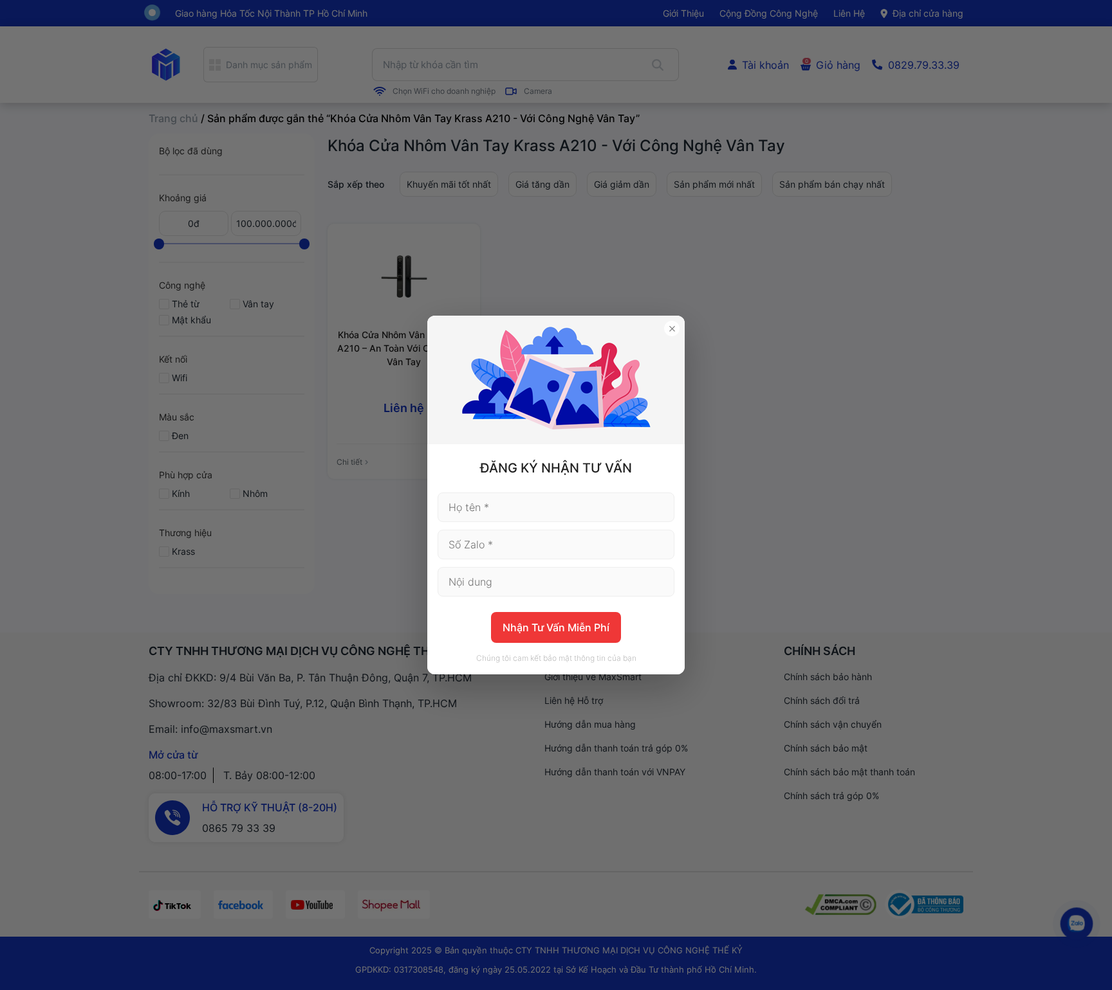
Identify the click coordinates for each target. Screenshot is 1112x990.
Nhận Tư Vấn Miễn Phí (556, 627)
